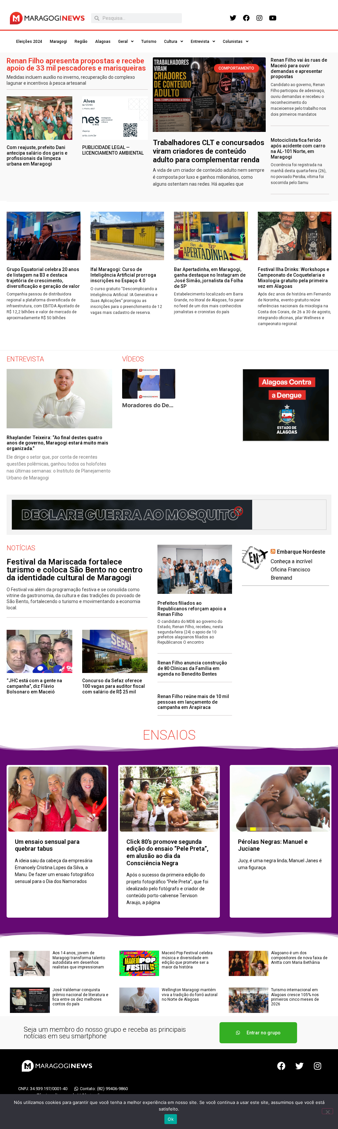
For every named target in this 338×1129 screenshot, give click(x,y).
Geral (123, 41)
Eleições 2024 (29, 41)
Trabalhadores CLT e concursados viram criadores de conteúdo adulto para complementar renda (208, 151)
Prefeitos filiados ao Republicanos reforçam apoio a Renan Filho (191, 608)
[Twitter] (233, 18)
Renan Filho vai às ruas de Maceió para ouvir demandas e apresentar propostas (299, 68)
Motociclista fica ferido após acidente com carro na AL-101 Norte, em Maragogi (298, 148)
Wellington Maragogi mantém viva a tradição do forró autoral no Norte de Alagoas (190, 995)
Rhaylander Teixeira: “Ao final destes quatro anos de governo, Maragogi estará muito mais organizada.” (57, 443)
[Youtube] (272, 18)
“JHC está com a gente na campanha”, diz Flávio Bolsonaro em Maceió (34, 686)
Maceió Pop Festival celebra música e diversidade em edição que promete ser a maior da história (187, 960)
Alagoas (103, 41)
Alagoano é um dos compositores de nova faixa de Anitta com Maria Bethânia (299, 958)
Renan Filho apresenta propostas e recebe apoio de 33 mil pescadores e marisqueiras (76, 64)
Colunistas (233, 41)
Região (81, 41)
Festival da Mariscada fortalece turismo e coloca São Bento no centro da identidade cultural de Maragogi (75, 569)
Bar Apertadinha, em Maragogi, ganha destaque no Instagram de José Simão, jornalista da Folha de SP (210, 278)
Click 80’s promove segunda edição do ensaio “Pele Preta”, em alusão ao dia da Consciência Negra (167, 852)
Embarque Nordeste (301, 552)
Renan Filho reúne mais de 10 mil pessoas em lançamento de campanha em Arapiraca (193, 702)
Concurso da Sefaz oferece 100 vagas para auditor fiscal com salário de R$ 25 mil (113, 686)
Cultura (170, 41)
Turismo (148, 41)
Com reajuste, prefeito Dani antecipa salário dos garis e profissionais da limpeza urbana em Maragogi (37, 156)
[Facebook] (246, 18)
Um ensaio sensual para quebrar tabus (47, 845)
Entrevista (200, 41)
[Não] (327, 1111)
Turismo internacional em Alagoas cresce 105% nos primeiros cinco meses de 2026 (295, 997)
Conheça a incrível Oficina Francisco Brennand (291, 569)
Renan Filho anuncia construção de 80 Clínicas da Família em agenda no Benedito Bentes (192, 668)
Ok (171, 1119)
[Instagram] (259, 18)
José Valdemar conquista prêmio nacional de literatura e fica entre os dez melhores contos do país (80, 997)
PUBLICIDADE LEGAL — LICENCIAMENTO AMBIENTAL (113, 150)
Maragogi (58, 41)
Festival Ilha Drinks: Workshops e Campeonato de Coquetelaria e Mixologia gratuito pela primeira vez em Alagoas (293, 278)
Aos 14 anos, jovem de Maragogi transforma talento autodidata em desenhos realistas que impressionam (78, 960)
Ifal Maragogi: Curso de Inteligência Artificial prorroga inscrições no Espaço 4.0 (123, 275)
